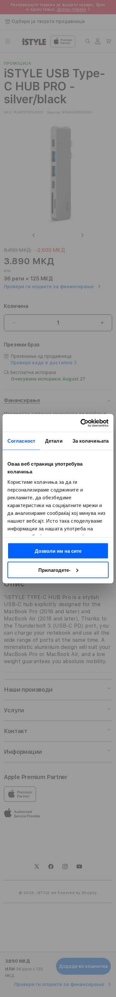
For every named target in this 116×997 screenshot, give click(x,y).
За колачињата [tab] (90, 441)
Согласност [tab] (21, 441)
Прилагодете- (54, 569)
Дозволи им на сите (58, 551)
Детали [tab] (54, 441)
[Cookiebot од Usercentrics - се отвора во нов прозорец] (82, 423)
